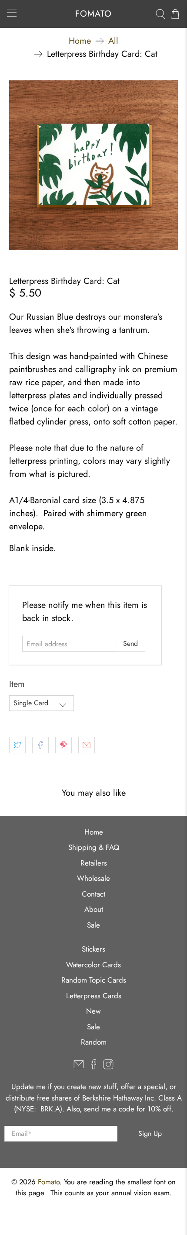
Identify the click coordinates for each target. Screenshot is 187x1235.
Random (94, 1042)
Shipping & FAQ (93, 847)
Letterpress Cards (93, 995)
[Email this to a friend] (86, 745)
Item (17, 684)
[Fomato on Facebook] (93, 1067)
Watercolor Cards (93, 964)
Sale (93, 925)
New (93, 1011)
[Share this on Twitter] (17, 745)
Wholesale (93, 878)
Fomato (49, 1181)
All (113, 41)
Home (80, 41)
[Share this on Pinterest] (63, 745)
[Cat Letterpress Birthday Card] (93, 165)
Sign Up (150, 1133)
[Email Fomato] (78, 1067)
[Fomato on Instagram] (108, 1067)
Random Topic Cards (93, 980)
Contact (93, 894)
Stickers (93, 949)
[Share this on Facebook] (40, 745)
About (93, 909)
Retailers (93, 863)
